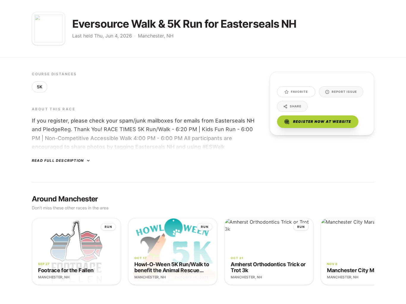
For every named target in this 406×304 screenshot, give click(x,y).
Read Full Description (58, 160)
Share (295, 106)
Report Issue (344, 91)
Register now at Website (322, 121)
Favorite (299, 91)
